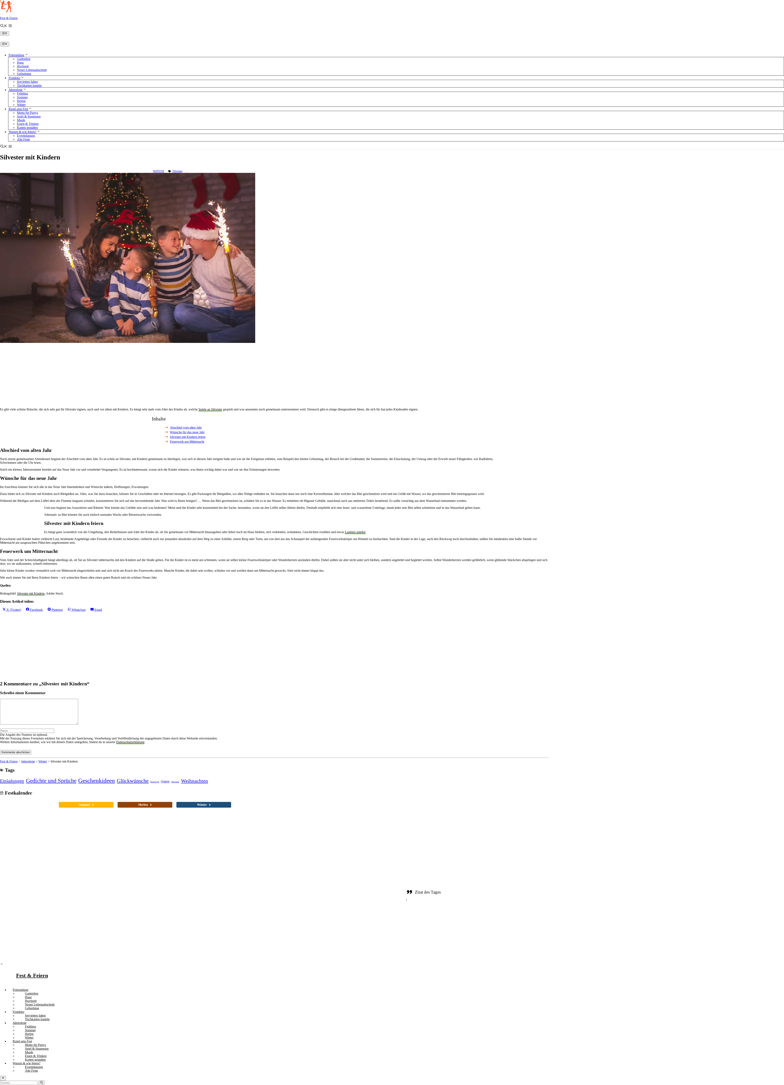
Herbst (21, 101)
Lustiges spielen (355, 532)
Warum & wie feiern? (22, 131)
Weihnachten (194, 781)
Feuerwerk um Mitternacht (187, 441)
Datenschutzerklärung (130, 742)
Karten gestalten (27, 127)
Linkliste (461, 947)
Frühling (22, 93)
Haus (20, 62)
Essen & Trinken (28, 124)
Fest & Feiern (9, 18)
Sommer (22, 97)
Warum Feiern (348, 924)
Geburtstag (24, 73)
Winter (21, 104)
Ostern (165, 781)
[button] (3, 26)
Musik (21, 120)
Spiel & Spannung (29, 116)
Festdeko (14, 78)
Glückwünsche (133, 781)
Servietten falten (27, 81)
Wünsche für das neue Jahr (187, 432)
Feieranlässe (16, 55)
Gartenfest (23, 59)
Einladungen (12, 781)
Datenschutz (481, 947)
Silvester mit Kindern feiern (187, 437)
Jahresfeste (15, 89)
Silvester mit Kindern (31, 593)
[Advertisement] (122, 373)
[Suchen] (42, 1083)
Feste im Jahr (347, 909)
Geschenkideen (96, 780)
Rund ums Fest (18, 109)
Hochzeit (23, 66)
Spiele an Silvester (210, 409)
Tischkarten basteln (29, 85)
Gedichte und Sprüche (51, 780)
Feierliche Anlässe (351, 894)
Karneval (154, 782)
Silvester (178, 171)
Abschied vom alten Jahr (186, 427)
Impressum (502, 947)
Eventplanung (26, 135)
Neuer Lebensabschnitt (32, 70)
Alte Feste (23, 139)
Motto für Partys (27, 113)
